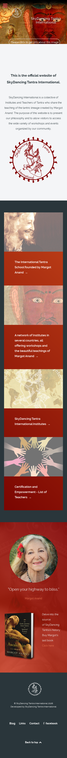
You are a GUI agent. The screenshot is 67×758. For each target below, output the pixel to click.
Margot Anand (33, 598)
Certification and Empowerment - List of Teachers (31, 492)
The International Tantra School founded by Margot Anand (33, 267)
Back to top (32, 742)
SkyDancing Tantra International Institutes (32, 421)
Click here (48, 645)
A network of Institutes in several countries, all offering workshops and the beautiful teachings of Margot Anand (32, 346)
